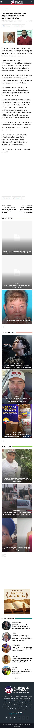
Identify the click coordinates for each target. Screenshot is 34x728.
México (17, 396)
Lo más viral (16, 510)
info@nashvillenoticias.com (17, 714)
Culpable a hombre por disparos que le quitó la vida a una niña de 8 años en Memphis (22, 660)
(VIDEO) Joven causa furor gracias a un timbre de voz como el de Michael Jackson (17, 366)
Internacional (17, 432)
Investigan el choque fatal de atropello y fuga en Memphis (17, 286)
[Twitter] (27, 717)
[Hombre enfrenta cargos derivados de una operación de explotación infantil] (17, 238)
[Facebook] (6, 717)
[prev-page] (3, 327)
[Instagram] (10, 717)
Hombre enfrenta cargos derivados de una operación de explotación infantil (17, 252)
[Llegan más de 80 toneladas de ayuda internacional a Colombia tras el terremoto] (17, 421)
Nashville (15, 667)
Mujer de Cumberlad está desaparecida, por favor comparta (17, 321)
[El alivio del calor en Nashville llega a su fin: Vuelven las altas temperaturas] (6, 670)
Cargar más (16, 678)
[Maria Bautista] (3, 21)
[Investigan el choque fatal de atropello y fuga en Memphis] (17, 272)
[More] (23, 26)
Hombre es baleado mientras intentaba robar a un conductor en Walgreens (25, 210)
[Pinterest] (19, 717)
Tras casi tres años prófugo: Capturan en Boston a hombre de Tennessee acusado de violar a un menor (17, 479)
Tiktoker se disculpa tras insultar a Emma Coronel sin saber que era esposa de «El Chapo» (17, 548)
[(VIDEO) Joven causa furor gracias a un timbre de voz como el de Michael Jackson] (17, 352)
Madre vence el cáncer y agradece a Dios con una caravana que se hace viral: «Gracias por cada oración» (17, 514)
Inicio (3, 8)
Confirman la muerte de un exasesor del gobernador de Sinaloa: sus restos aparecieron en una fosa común (17, 400)
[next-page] (5, 327)
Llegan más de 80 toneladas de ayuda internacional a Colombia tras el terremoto (17, 435)
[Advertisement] (17, 174)
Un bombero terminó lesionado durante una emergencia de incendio (9, 210)
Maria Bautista (9, 20)
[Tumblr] (23, 717)
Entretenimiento (17, 363)
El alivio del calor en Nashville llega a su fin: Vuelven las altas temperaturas (21, 671)
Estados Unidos (16, 476)
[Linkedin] (14, 717)
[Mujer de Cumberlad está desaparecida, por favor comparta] (17, 307)
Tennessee (7, 8)
